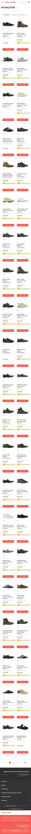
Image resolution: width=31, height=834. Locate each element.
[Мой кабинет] (25, 2)
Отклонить (23, 826)
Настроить (8, 826)
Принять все (15, 830)
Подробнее (8, 49)
